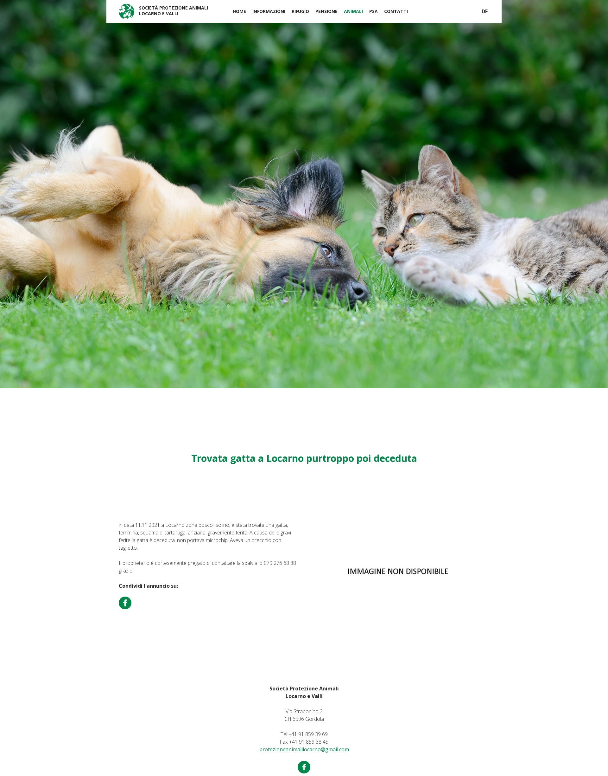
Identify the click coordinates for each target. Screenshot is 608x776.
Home (239, 11)
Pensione (326, 11)
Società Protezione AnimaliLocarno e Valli (173, 10)
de (485, 11)
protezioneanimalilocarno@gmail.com (304, 749)
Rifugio (300, 11)
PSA (373, 11)
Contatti (396, 11)
